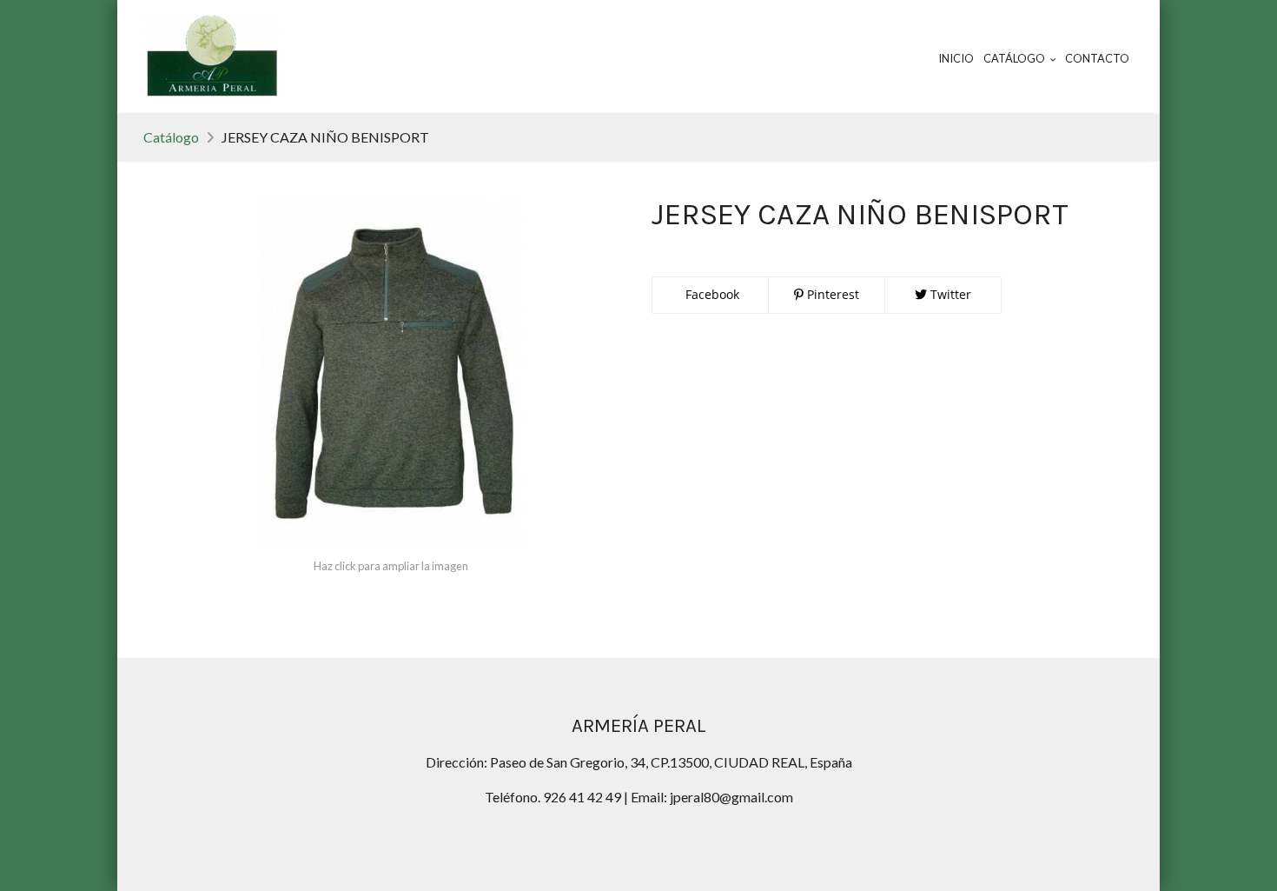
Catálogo (171, 137)
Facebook (710, 294)
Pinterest (831, 294)
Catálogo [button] (1015, 58)
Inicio (956, 58)
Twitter (949, 294)
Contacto (1097, 58)
